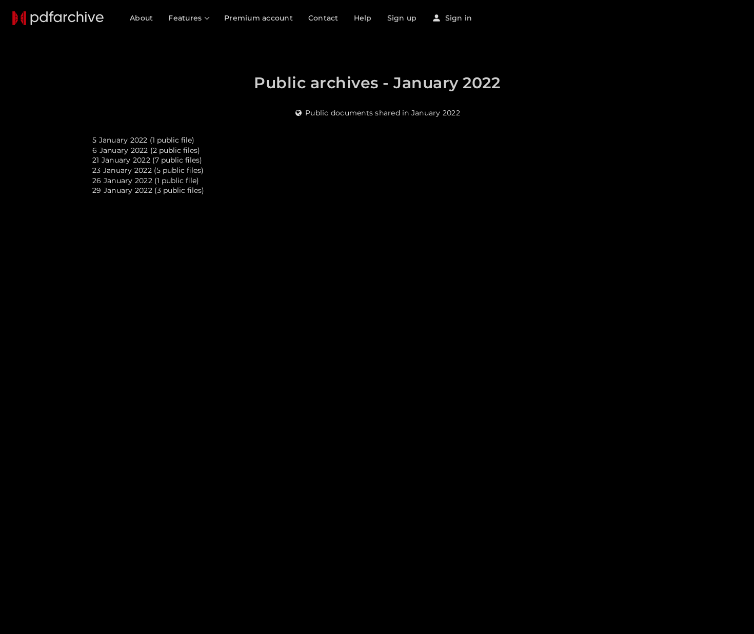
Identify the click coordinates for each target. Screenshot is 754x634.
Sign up (402, 18)
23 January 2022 (122, 170)
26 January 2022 (122, 180)
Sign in (457, 18)
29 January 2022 (122, 190)
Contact (323, 18)
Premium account (258, 18)
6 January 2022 (120, 150)
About (141, 18)
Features (186, 18)
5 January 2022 (120, 140)
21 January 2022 (121, 160)
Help (363, 18)
